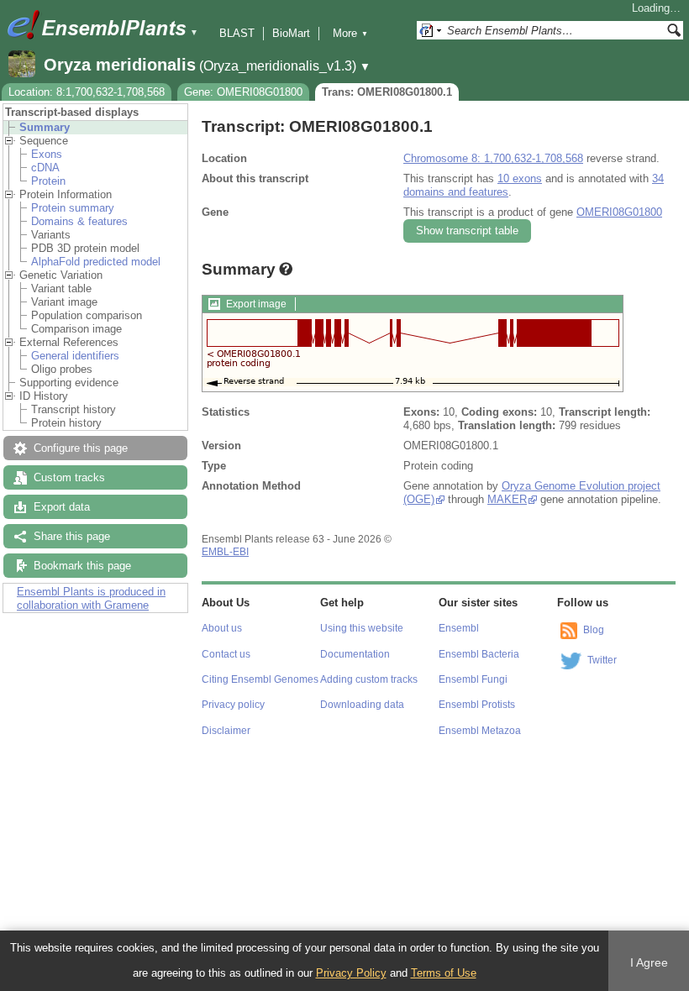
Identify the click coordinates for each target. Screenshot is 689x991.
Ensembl (459, 628)
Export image (256, 304)
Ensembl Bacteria (479, 654)
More (350, 33)
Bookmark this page (82, 565)
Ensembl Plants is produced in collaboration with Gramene (91, 598)
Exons (46, 154)
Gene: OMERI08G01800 (243, 92)
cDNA (45, 167)
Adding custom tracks (369, 679)
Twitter (602, 660)
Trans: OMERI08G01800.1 (387, 92)
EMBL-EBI (225, 552)
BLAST (237, 33)
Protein (48, 181)
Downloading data (362, 705)
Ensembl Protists (477, 705)
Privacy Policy (351, 973)
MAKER (507, 499)
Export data (62, 507)
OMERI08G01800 (619, 212)
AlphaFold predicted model (95, 261)
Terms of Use (443, 973)
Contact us (226, 654)
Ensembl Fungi (473, 679)
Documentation (355, 654)
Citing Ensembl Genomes (260, 679)
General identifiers (75, 355)
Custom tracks (69, 477)
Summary (44, 127)
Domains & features (79, 221)
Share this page (72, 536)
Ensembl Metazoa (480, 731)
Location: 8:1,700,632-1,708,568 (86, 92)
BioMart (291, 33)
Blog (593, 630)
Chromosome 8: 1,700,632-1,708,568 (493, 158)
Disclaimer (226, 731)
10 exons (519, 178)
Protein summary (72, 208)
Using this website (361, 628)
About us (222, 628)
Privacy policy (233, 705)
